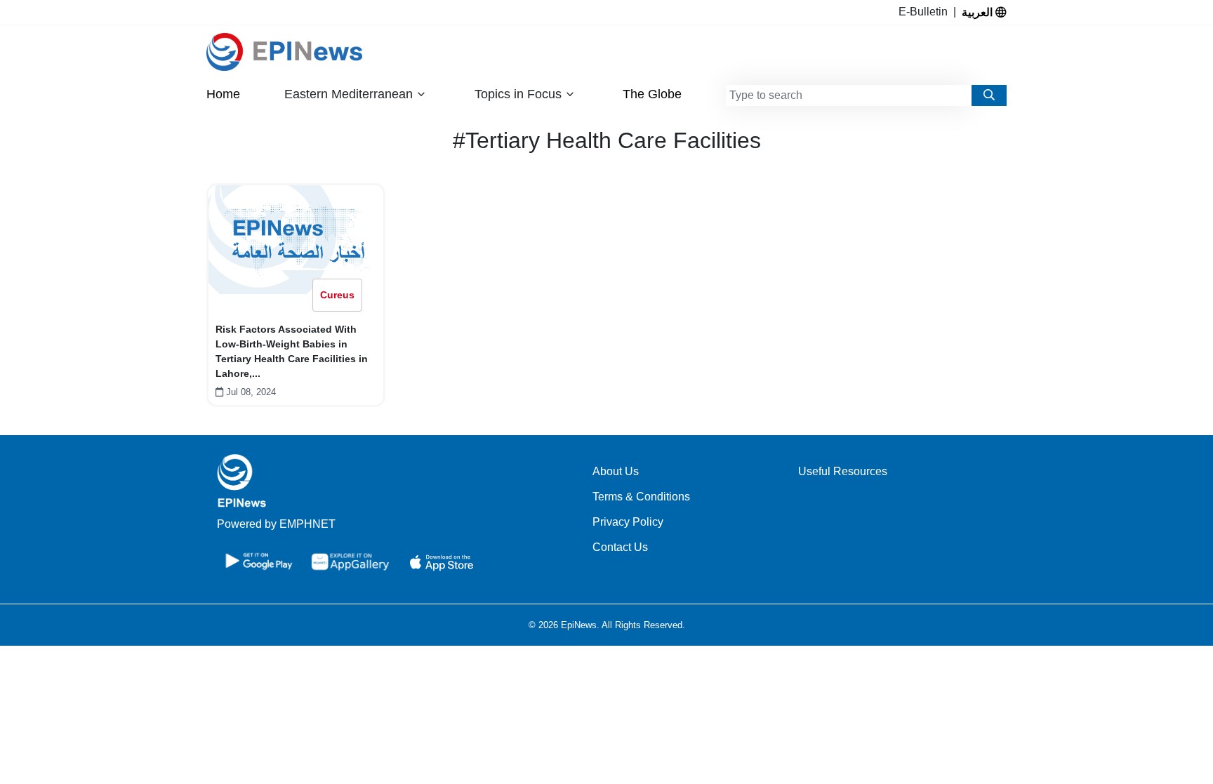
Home (223, 94)
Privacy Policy (627, 522)
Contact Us (620, 547)
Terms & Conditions (641, 497)
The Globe (652, 94)
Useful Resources (842, 471)
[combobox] (849, 95)
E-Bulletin (926, 12)
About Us (615, 471)
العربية (978, 12)
